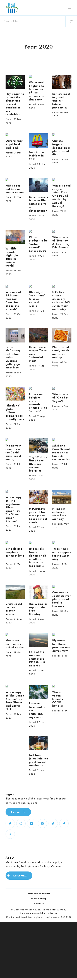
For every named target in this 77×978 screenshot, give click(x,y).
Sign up (15, 812)
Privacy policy (38, 898)
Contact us (39, 903)
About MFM (20, 875)
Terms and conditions (38, 893)
